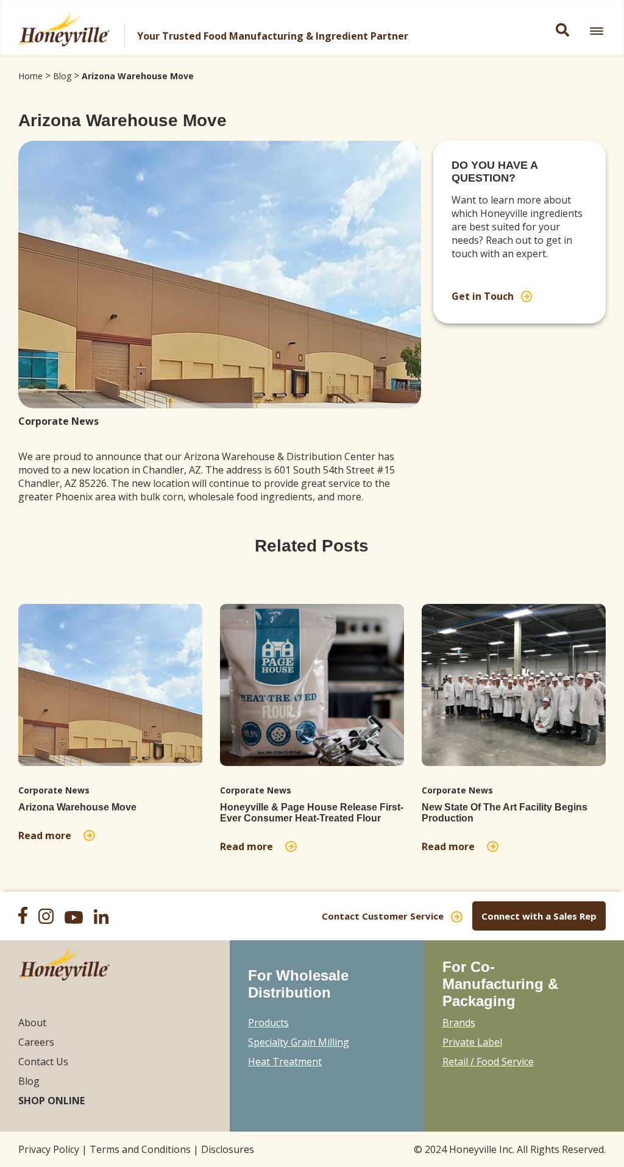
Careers (36, 1042)
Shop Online (51, 1100)
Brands (458, 1022)
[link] (596, 31)
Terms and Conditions (140, 1149)
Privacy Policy (48, 1149)
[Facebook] (27, 917)
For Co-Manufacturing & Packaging (500, 984)
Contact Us (43, 1061)
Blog (62, 76)
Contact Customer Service (383, 916)
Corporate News (58, 421)
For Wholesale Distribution (298, 984)
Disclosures (227, 1149)
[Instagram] (50, 918)
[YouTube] (78, 919)
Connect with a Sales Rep (539, 916)
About (32, 1022)
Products (268, 1022)
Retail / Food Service (488, 1061)
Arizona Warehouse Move (138, 76)
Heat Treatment (285, 1061)
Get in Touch (483, 296)
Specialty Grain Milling (298, 1042)
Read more (47, 835)
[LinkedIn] (105, 918)
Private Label (472, 1042)
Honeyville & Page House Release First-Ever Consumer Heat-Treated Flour (311, 812)
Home (30, 76)
